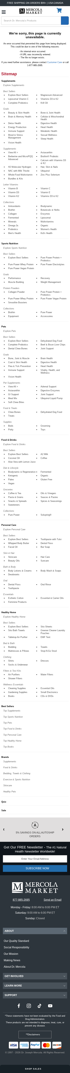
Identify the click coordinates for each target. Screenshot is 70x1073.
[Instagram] (29, 1006)
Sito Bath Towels (16, 630)
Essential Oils (47, 688)
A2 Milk (44, 454)
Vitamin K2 (13, 196)
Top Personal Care (12, 735)
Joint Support (47, 348)
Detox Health (14, 123)
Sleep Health (47, 138)
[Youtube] (50, 1006)
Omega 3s (13, 225)
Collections (8, 202)
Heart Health (47, 127)
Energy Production (17, 127)
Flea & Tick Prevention (19, 366)
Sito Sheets (46, 626)
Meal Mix (12, 398)
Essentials (8, 594)
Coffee (44, 458)
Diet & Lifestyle (10, 468)
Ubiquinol (45, 171)
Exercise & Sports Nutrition (16, 779)
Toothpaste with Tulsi (51, 539)
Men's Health (14, 233)
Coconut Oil (14, 458)
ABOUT (9, 930)
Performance (14, 278)
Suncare (45, 560)
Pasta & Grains (15, 497)
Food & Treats (10, 408)
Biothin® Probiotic (49, 156)
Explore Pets (9, 331)
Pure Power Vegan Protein (21, 268)
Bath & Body (9, 567)
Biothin (11, 210)
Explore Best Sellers (18, 95)
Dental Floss (47, 543)
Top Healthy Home (12, 741)
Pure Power (46, 312)
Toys (43, 429)
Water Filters (47, 674)
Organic (44, 225)
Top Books (8, 746)
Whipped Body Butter (18, 543)
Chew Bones (14, 412)
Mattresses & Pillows (18, 651)
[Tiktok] (39, 1006)
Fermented (13, 217)
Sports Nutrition (9, 243)
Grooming (45, 426)
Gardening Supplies (17, 692)
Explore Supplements (13, 85)
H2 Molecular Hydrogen (19, 167)
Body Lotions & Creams (20, 570)
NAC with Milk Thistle (18, 171)
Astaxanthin (46, 152)
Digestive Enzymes (50, 390)
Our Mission (11, 953)
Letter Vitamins (10, 184)
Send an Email (53, 899)
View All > (13, 152)
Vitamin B (13, 188)
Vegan (11, 483)
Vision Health (14, 142)
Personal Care (8, 525)
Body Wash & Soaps (51, 570)
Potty (10, 429)
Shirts (11, 660)
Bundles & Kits (15, 178)
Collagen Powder (16, 292)
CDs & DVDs (47, 696)
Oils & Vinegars (48, 493)
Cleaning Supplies (17, 688)
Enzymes (45, 214)
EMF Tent (45, 637)
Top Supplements (11, 710)
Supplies (7, 422)
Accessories (47, 316)
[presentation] (5, 828)
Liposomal (46, 217)
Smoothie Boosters (17, 302)
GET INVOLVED (14, 976)
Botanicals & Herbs (50, 210)
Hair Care (45, 557)
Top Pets (7, 723)
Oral (5, 580)
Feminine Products (17, 602)
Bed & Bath (9, 643)
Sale (3, 810)
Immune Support (16, 131)
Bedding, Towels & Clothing (16, 773)
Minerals (12, 221)
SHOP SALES (33, 1069)
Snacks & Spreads (17, 501)
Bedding (12, 647)
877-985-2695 (21, 899)
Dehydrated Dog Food (51, 341)
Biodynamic (46, 206)
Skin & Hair (8, 553)
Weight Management (51, 282)
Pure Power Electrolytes (52, 264)
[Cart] (60, 10)
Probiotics (13, 229)
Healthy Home (8, 612)
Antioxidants (14, 206)
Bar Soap (45, 547)
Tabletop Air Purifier (17, 637)
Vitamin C (45, 188)
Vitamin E (45, 192)
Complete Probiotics (18, 103)
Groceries (8, 489)
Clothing (7, 657)
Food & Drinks (8, 440)
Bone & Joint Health (50, 112)
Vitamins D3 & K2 (49, 99)
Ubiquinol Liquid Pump (52, 398)
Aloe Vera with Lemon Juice (22, 462)
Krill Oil (44, 103)
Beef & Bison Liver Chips (53, 344)
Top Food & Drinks (12, 728)
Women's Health (49, 229)
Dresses (45, 660)
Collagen (12, 214)
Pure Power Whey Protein (20, 264)
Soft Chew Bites (16, 402)
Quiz (3, 802)
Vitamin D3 (13, 192)
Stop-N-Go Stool (49, 651)
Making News (12, 960)
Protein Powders (11, 288)
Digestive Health (49, 123)
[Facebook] (19, 1006)
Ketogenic (13, 475)
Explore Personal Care (14, 529)
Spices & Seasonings (51, 501)
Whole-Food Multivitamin (20, 174)
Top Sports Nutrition (13, 717)
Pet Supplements (11, 383)
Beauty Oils (14, 560)
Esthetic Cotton (15, 598)
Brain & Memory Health (19, 116)
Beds (10, 426)
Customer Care (54, 62)
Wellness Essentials (13, 684)
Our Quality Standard (16, 940)
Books (11, 696)
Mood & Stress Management (15, 136)
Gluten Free (46, 479)
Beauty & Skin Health (18, 112)
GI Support (13, 394)
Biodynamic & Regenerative (22, 472)
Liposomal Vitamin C (18, 99)
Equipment (13, 316)
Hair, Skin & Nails (49, 167)
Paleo (11, 479)
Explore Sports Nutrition (15, 248)
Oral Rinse (46, 584)
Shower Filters (15, 678)
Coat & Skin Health (17, 362)
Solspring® (46, 515)
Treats (11, 416)
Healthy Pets (9, 791)
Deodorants (13, 574)
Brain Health (47, 358)
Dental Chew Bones (18, 348)
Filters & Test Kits (12, 671)
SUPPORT (11, 995)
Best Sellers (9, 91)
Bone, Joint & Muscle (18, 358)
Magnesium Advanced (51, 95)
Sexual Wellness (49, 135)
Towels (44, 647)
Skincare (12, 557)
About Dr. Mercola (14, 966)
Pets (3, 326)
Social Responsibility (16, 947)
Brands (5, 757)
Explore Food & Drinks (14, 444)
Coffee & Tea (14, 493)
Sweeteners (14, 505)
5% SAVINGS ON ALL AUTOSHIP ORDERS (35, 834)
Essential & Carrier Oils (52, 598)
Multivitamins (47, 221)
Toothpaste (13, 588)
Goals (6, 109)
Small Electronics (49, 692)
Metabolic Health (49, 131)
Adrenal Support (48, 386)
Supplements (8, 81)
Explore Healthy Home (14, 616)
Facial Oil (13, 547)
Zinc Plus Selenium (50, 174)
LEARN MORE (13, 985)
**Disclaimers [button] (33, 1034)
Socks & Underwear (18, 664)
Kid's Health (46, 233)
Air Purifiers (14, 674)
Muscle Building (16, 282)
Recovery (45, 278)
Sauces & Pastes (49, 497)
